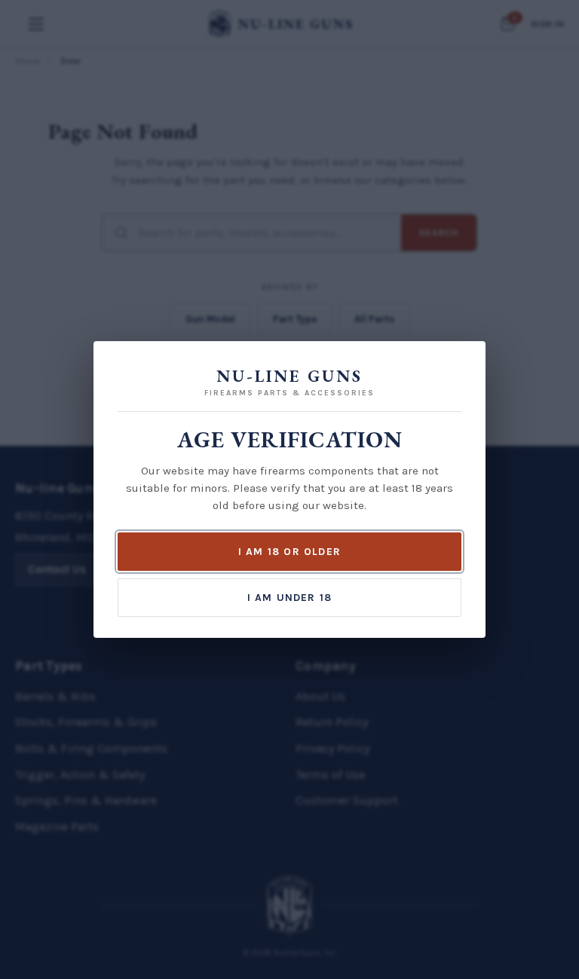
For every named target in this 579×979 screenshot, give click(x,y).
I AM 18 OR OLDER (289, 551)
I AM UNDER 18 (289, 597)
